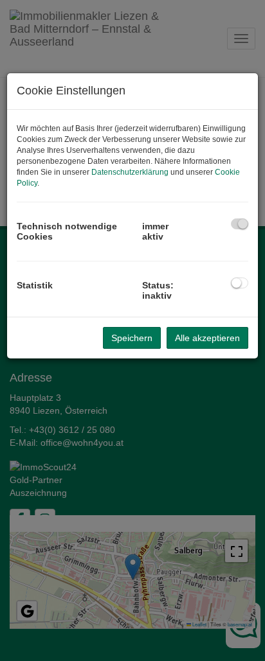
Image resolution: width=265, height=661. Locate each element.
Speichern (131, 338)
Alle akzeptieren (207, 338)
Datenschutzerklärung (130, 172)
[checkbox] (239, 223)
